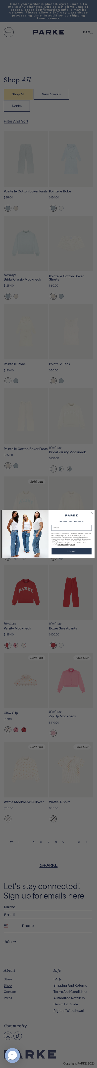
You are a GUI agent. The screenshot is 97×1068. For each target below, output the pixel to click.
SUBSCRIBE (71, 551)
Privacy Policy (63, 545)
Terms (72, 545)
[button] (12, 1055)
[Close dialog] (92, 513)
